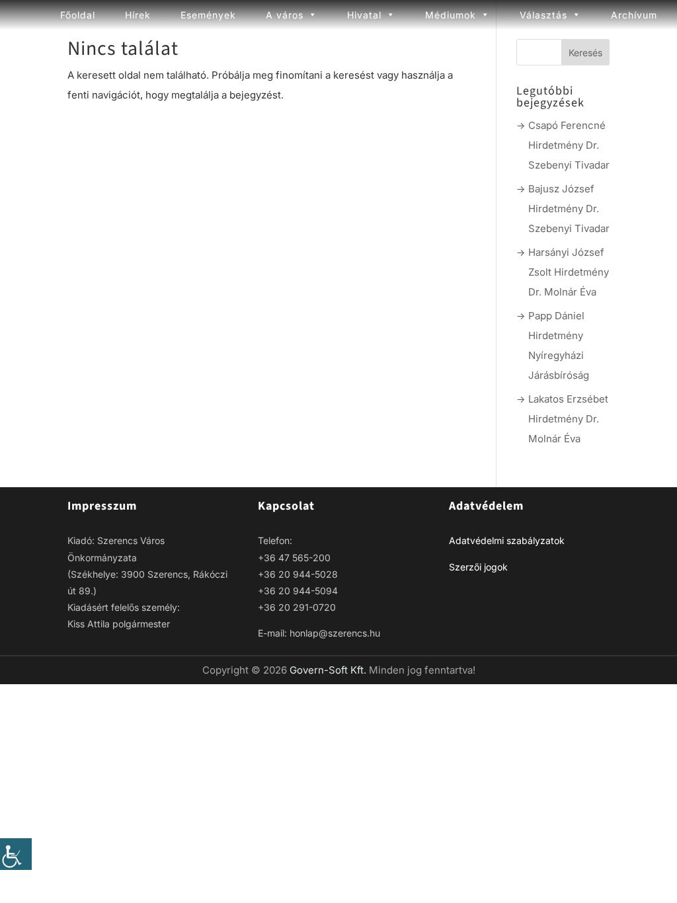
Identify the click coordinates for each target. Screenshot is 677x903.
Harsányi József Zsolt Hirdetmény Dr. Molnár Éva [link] (568, 272)
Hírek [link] (138, 14)
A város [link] (284, 14)
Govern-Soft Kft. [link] (329, 670)
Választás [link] (543, 14)
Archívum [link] (634, 14)
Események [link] (208, 14)
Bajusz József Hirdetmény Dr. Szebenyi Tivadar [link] (569, 208)
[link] (16, 854)
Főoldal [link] (77, 14)
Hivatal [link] (364, 14)
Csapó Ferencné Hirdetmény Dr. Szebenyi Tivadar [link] (569, 145)
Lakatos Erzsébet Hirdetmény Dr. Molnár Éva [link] (568, 419)
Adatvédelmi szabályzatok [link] (507, 540)
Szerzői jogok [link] (478, 566)
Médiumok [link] (450, 14)
